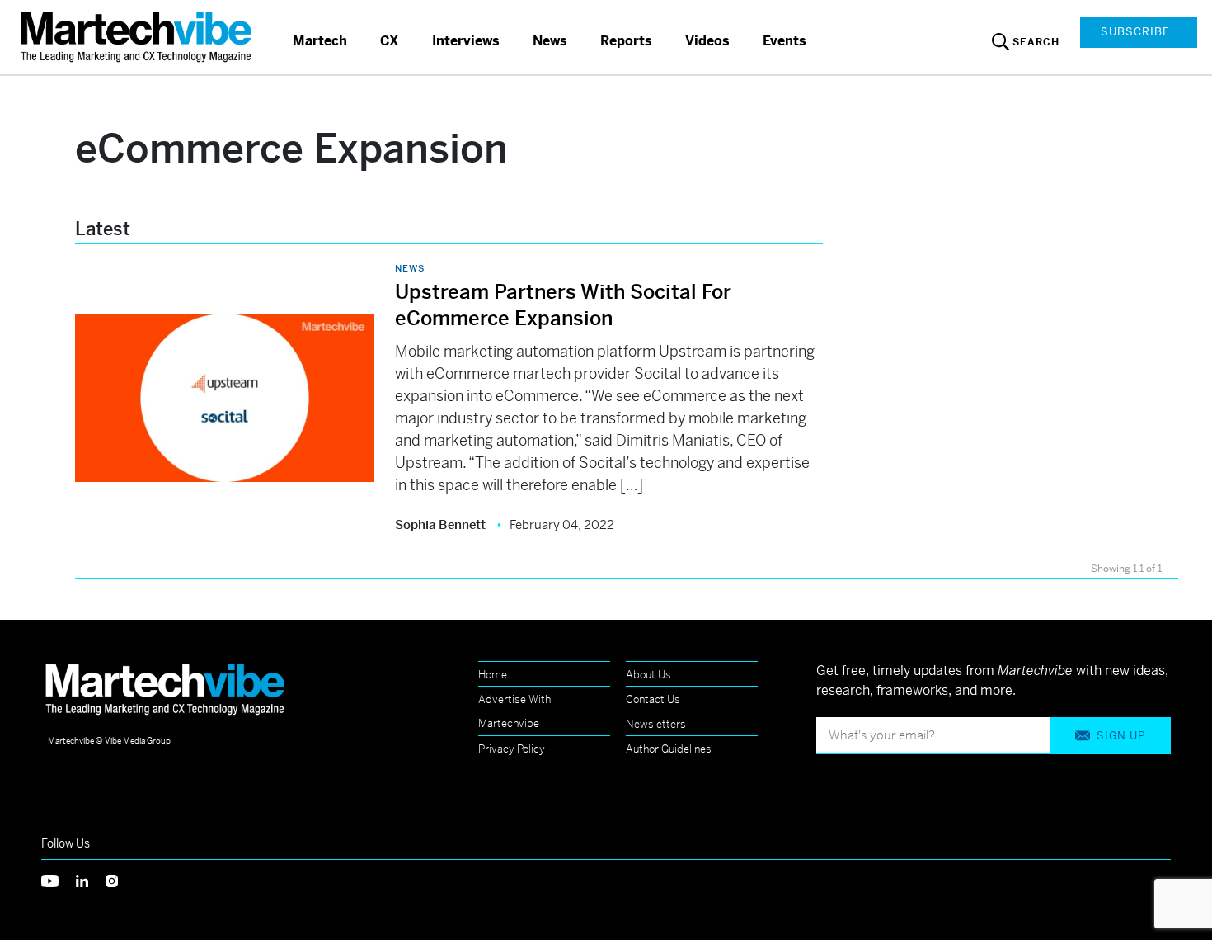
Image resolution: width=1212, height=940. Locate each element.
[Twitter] (58, 879)
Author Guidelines (669, 749)
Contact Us (653, 699)
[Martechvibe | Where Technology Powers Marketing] (138, 37)
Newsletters (656, 724)
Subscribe (1135, 32)
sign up (1121, 736)
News (550, 41)
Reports (626, 41)
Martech (320, 41)
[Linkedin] (91, 879)
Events (784, 41)
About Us (648, 675)
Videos (707, 41)
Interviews (466, 41)
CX (389, 41)
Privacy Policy (511, 749)
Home (492, 675)
